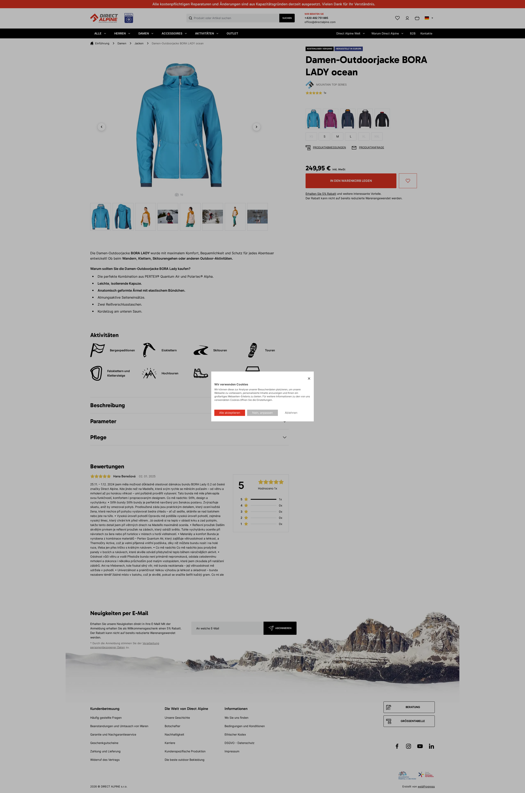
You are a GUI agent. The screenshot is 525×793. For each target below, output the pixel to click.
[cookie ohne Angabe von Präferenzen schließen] (309, 378)
